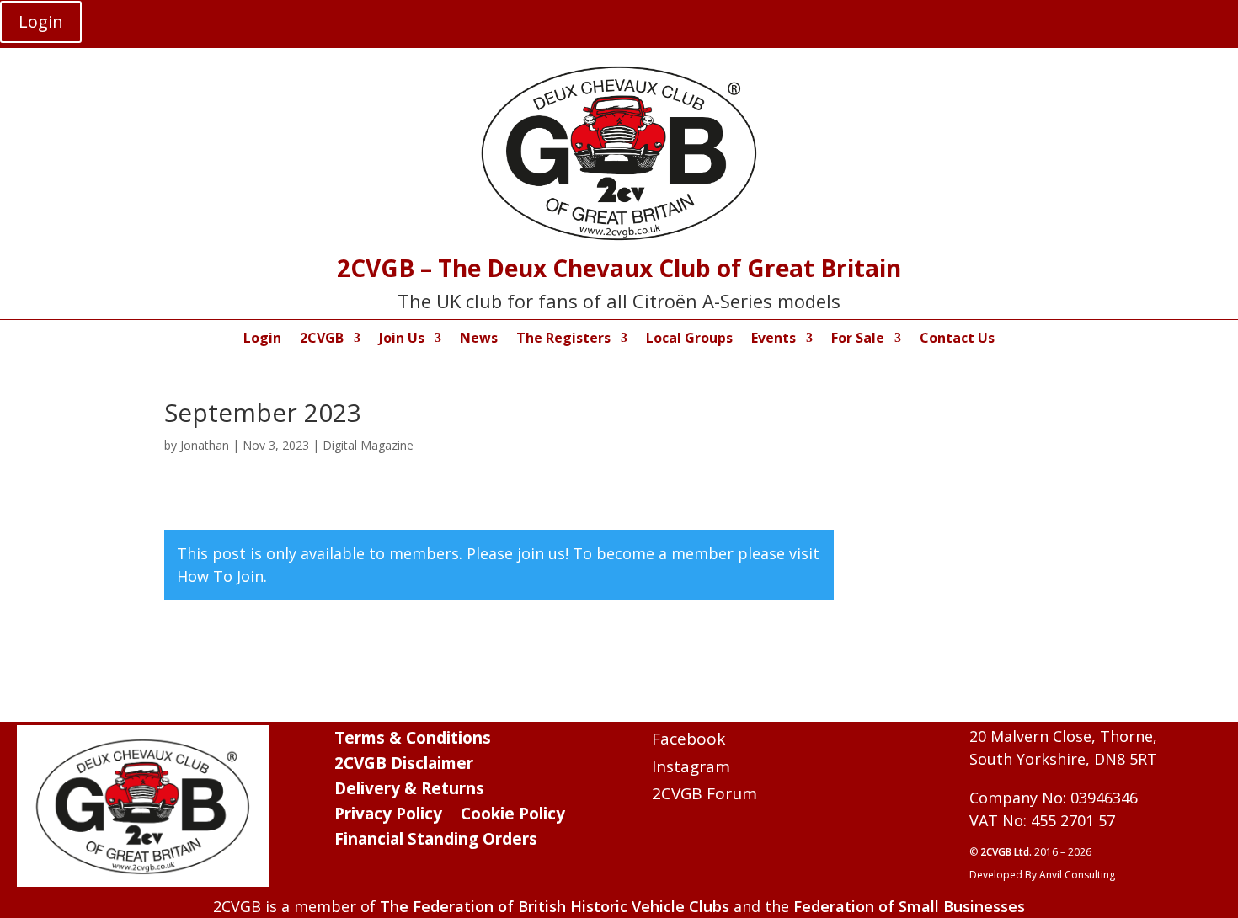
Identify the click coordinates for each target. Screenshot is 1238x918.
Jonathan (204, 445)
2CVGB (322, 339)
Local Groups (689, 339)
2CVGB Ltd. (1007, 852)
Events (773, 339)
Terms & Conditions (412, 740)
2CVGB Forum (704, 793)
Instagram (691, 766)
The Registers (563, 339)
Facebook (688, 739)
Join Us (401, 339)
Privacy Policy (388, 816)
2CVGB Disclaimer (403, 765)
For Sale (857, 339)
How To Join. (222, 576)
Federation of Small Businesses (909, 906)
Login (41, 21)
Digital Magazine (368, 445)
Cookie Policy (513, 816)
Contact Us (957, 339)
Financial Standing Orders (435, 841)
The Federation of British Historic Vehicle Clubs (554, 906)
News (479, 339)
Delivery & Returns (409, 790)
